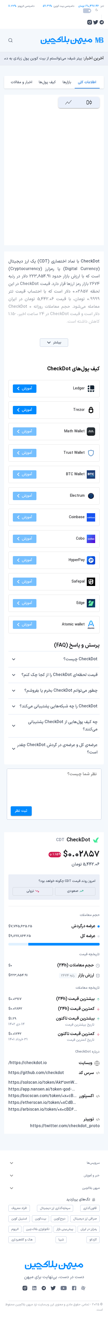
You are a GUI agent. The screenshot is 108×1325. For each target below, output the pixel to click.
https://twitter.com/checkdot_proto (65, 1126)
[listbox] (54, 1163)
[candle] (89, 102)
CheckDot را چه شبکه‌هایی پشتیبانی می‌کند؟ (59, 706)
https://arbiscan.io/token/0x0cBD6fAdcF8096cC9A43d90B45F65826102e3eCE (43, 1109)
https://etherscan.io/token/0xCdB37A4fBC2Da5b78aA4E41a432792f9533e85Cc (43, 1103)
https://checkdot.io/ (27, 1063)
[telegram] (101, 22)
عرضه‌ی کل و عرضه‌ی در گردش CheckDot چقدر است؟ (57, 749)
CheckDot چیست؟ (80, 659)
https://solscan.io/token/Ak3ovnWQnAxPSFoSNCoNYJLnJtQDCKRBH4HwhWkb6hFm (43, 1083)
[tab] (87, 82)
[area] (68, 102)
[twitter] (95, 22)
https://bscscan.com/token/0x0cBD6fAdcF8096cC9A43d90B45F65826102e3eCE (43, 1096)
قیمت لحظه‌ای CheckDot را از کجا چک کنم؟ (59, 675)
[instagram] (89, 22)
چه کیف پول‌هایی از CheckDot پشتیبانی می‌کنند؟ (63, 726)
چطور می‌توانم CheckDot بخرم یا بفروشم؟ (61, 690)
